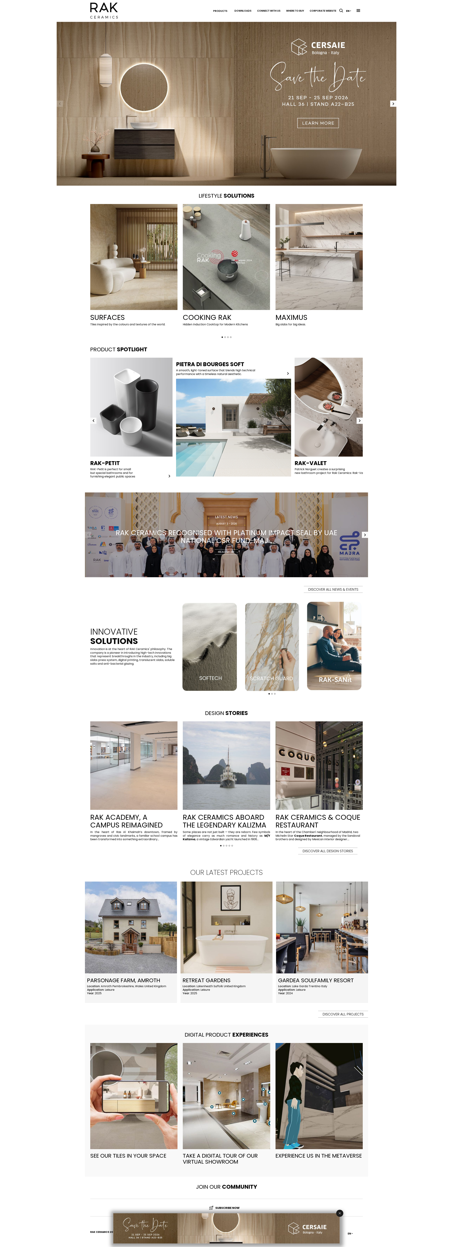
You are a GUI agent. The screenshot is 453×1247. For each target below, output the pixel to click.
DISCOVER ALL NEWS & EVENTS (333, 589)
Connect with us (268, 11)
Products (220, 11)
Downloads (242, 11)
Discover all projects (343, 1014)
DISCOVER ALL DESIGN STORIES (328, 851)
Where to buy (295, 11)
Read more (226, 552)
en (347, 11)
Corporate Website (323, 11)
